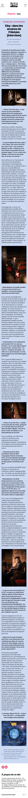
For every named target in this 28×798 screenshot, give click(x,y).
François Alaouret (16, 39)
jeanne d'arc (12, 756)
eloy (17, 753)
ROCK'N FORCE (10, 795)
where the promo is (13, 758)
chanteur (21, 749)
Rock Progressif (19, 21)
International (8, 21)
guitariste (13, 755)
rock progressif (21, 756)
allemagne (16, 749)
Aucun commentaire (15, 44)
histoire (18, 755)
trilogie (6, 758)
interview (6, 756)
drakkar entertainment (17, 751)
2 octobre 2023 (15, 42)
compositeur (7, 751)
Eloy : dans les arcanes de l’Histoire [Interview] (14, 30)
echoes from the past (9, 753)
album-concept (8, 749)
